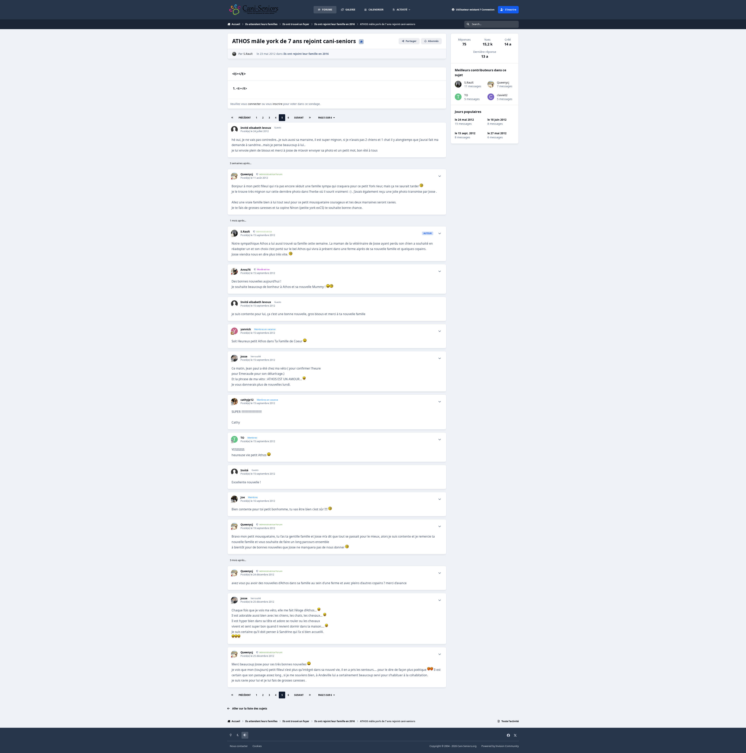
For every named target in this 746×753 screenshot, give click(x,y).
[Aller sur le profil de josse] (234, 358)
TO (242, 437)
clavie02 (502, 95)
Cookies (257, 746)
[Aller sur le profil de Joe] (234, 499)
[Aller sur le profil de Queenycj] (234, 176)
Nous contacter (239, 746)
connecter (254, 104)
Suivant (298, 117)
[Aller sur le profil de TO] (234, 439)
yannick (246, 329)
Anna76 (246, 269)
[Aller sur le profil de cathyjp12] (234, 401)
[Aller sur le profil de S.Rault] (234, 54)
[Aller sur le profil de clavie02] (490, 96)
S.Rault (248, 54)
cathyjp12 (247, 400)
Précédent (245, 117)
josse (244, 356)
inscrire (277, 104)
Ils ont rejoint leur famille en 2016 (306, 54)
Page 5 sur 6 (325, 117)
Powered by (500, 746)
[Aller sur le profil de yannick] (234, 331)
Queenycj (247, 174)
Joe (243, 497)
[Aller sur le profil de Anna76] (234, 271)
